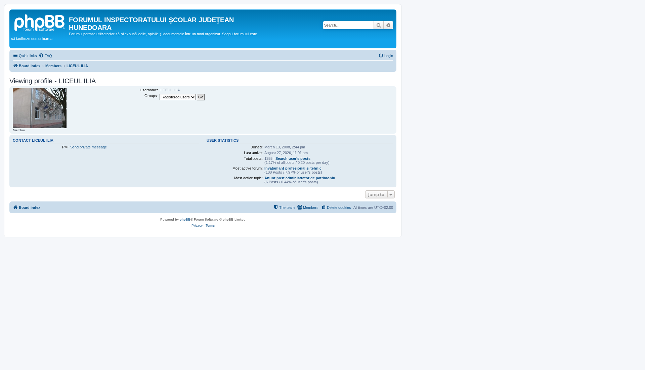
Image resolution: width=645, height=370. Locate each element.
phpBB (185, 219)
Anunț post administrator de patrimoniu (299, 178)
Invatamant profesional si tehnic (292, 168)
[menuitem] (45, 56)
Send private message (88, 147)
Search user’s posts (292, 158)
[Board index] (40, 22)
